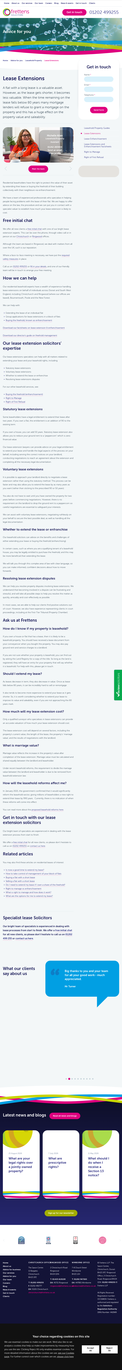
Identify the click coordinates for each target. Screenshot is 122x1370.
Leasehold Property (33, 60)
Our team (39, 3)
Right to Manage (14, 398)
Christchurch (22, 236)
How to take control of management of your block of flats (33, 873)
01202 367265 (80, 1279)
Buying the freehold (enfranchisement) (24, 394)
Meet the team (38, 169)
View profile (55, 153)
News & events (67, 3)
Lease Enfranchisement (95, 139)
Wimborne (77, 1263)
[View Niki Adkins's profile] (38, 145)
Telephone (89, 95)
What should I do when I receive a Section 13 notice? (98, 1167)
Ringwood (37, 236)
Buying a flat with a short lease (20, 877)
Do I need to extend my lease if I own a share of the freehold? (35, 885)
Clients (92, 3)
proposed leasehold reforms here (47, 809)
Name (87, 75)
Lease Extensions (51, 60)
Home (6, 3)
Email (86, 85)
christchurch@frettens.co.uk (41, 1293)
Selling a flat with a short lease (20, 881)
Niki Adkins (54, 136)
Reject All (109, 1349)
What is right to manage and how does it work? (28, 892)
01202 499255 (104, 12)
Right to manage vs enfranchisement (23, 888)
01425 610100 (59, 1279)
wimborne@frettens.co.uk (84, 1286)
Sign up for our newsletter (61, 1213)
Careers (48, 3)
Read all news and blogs (65, 1116)
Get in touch (81, 3)
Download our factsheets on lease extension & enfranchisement (34, 328)
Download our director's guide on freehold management (30, 335)
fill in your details (38, 266)
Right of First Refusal (15, 402)
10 (93, 1079)
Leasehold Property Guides (97, 128)
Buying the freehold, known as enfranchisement (29, 320)
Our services (27, 3)
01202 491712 (55, 147)
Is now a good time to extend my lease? (25, 870)
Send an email (55, 150)
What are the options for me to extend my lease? (29, 896)
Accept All (90, 1349)
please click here (65, 1356)
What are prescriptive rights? (57, 1163)
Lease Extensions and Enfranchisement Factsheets (97, 145)
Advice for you (17, 60)
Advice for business (12, 1270)
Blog (56, 3)
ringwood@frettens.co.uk (62, 1286)
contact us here (37, 846)
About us (15, 3)
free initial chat (35, 229)
